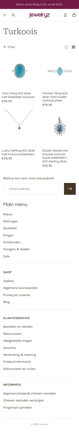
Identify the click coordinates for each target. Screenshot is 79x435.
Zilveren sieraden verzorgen (23, 400)
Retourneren (12, 334)
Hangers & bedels (16, 249)
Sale (6, 256)
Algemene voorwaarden (20, 288)
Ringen (8, 235)
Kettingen (10, 221)
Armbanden (11, 242)
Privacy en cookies (16, 295)
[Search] (13, 15)
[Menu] (4, 15)
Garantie (9, 348)
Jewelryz (43, 424)
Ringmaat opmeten (17, 407)
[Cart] (74, 15)
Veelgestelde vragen (17, 340)
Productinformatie (17, 361)
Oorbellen (10, 228)
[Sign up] (70, 189)
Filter (11, 47)
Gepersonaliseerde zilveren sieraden (29, 393)
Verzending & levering (19, 355)
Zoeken (8, 281)
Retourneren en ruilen (19, 369)
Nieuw (8, 214)
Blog (6, 302)
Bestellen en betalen (18, 327)
